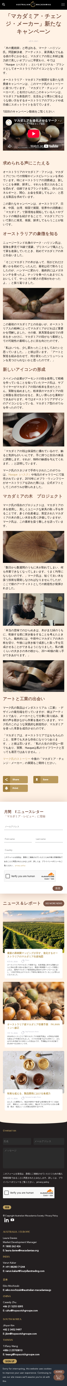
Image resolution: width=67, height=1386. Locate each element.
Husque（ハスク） (19, 474)
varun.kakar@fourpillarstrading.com (24, 1271)
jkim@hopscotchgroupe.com (21, 1334)
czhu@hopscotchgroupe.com (21, 1310)
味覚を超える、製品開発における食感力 (29, 1093)
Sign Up (9, 1361)
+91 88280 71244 (15, 1267)
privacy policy (20, 865)
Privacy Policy (52, 1216)
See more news (53, 904)
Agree (58, 1372)
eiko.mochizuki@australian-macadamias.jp (28, 1290)
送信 (57, 888)
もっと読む (59, 1377)
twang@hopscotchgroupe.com (22, 1354)
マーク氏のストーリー (16, 759)
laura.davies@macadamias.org (22, 1250)
